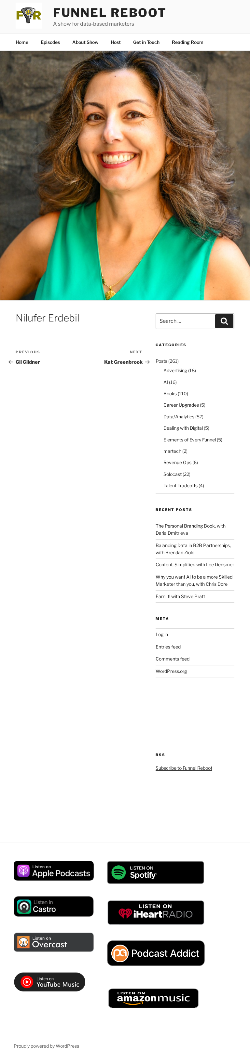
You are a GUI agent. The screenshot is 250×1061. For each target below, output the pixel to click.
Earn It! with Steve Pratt (180, 596)
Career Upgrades (181, 405)
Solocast (172, 474)
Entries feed (168, 646)
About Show (85, 42)
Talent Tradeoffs (180, 485)
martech (172, 451)
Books (170, 393)
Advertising (175, 370)
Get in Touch (146, 42)
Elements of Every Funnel (189, 439)
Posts (161, 361)
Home (22, 42)
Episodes (50, 42)
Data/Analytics (178, 416)
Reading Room (187, 42)
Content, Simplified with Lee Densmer (195, 564)
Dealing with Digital (183, 428)
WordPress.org (171, 671)
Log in (162, 634)
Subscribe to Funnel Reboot (184, 768)
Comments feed (172, 658)
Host (116, 42)
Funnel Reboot (110, 13)
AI (165, 382)
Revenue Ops (177, 462)
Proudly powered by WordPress (46, 1046)
